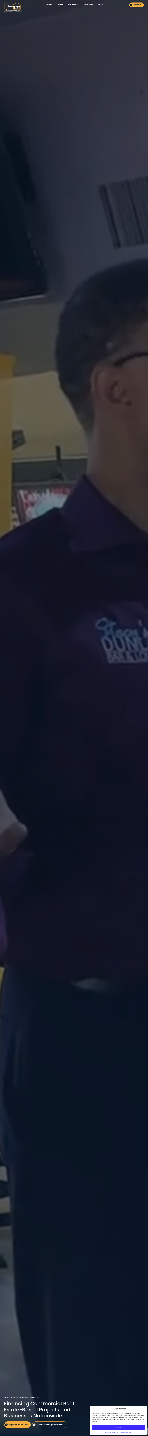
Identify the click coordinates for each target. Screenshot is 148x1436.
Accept (118, 1427)
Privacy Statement (125, 1432)
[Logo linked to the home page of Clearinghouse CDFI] (13, 6)
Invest (60, 4)
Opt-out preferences (111, 1432)
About (100, 4)
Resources (88, 4)
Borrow (49, 4)
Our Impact (73, 4)
